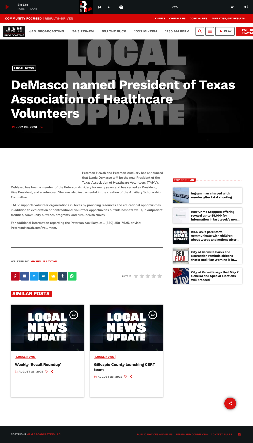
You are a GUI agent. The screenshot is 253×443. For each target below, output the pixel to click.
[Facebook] (239, 434)
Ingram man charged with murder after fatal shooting (211, 195)
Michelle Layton (43, 261)
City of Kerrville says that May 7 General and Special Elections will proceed (215, 276)
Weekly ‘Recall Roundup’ (38, 364)
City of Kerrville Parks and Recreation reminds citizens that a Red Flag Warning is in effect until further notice (212, 257)
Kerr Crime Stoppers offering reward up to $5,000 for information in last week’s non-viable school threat (214, 217)
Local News (24, 68)
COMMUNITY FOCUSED (39, 18)
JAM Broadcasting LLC (43, 434)
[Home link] (14, 31)
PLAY (225, 31)
